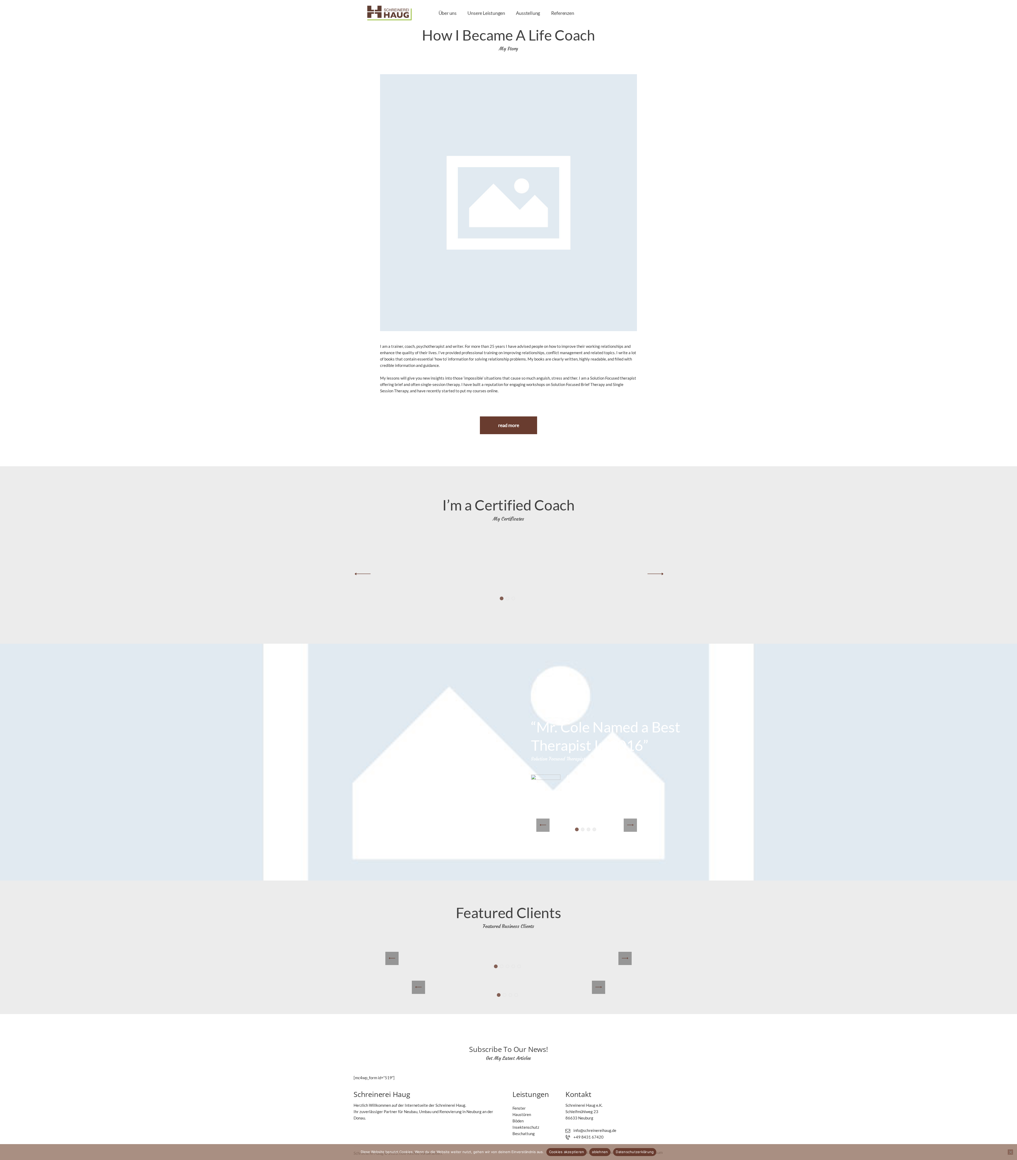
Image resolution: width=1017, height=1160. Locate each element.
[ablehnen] (1010, 1152)
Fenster (519, 1108)
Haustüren (521, 1114)
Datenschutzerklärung (635, 1152)
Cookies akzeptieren (566, 1152)
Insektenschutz (525, 1127)
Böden (518, 1120)
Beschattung (523, 1133)
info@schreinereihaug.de (594, 1130)
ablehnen (600, 1152)
